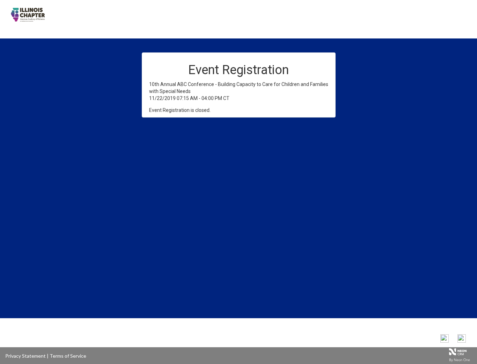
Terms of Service (68, 356)
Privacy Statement (25, 356)
